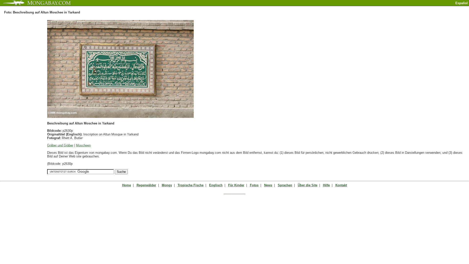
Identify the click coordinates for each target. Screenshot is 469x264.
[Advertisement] (412, 8)
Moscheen (83, 145)
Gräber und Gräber (60, 145)
